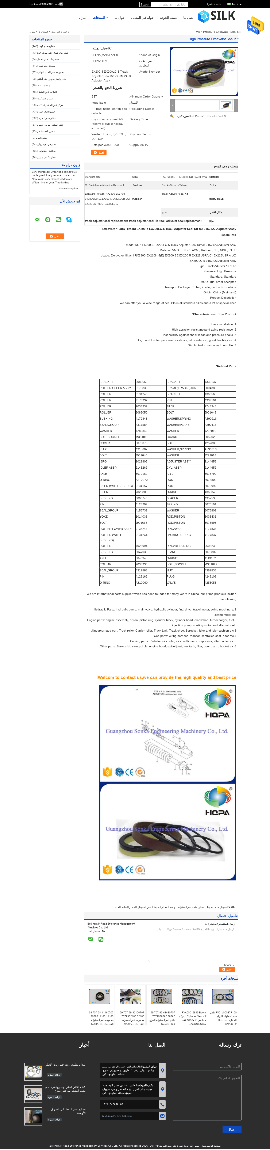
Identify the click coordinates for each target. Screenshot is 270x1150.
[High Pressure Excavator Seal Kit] (204, 71)
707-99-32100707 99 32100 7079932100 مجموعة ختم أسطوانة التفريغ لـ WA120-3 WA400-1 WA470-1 (132, 1020)
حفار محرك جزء (47, 118)
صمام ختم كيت (45, 98)
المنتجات (99, 17)
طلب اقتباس (214, 3)
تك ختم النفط (44, 85)
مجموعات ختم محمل (48, 59)
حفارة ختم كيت (59, 31)
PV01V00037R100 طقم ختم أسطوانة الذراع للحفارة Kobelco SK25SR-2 (223, 1018)
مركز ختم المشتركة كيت (50, 105)
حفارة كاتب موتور (46, 157)
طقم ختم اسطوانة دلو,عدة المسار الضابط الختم (172, 907)
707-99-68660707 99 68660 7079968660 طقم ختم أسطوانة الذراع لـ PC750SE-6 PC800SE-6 (162, 1020)
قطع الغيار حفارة (46, 111)
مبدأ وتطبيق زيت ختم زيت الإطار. (65, 1064)
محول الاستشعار (46, 131)
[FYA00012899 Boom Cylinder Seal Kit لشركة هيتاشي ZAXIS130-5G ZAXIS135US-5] (192, 996)
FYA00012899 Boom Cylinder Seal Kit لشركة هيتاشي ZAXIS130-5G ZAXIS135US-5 (192, 1018)
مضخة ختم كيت (47, 65)
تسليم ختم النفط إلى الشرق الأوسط (68, 1111)
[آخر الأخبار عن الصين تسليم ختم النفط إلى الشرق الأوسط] (33, 1116)
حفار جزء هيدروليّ (46, 144)
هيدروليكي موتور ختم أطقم (51, 78)
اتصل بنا (188, 17)
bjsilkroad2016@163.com (44, 4)
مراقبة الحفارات (47, 150)
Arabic (235, 4)
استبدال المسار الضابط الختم (130, 907)
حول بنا (120, 17)
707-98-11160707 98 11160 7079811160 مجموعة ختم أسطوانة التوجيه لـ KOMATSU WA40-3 (101, 1020)
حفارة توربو (41, 137)
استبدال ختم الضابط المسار (213, 907)
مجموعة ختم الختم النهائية (50, 72)
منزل (82, 17)
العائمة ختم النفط (48, 92)
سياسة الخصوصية (211, 1145)
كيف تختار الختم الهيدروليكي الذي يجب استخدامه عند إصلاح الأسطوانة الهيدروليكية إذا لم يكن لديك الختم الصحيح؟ (65, 1089)
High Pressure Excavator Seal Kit (208, 116)
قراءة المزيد (54, 1074)
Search (145, 4)
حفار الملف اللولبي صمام (50, 124)
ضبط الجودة (168, 17)
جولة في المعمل (142, 17)
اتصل (101, 152)
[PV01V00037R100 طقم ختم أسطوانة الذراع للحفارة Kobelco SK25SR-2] (223, 996)
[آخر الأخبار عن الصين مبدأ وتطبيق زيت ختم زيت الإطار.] (33, 1071)
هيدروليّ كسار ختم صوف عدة (52, 52)
